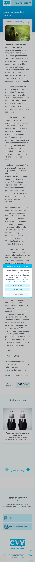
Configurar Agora (18, 294)
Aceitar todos (17, 290)
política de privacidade (17, 281)
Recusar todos (17, 285)
